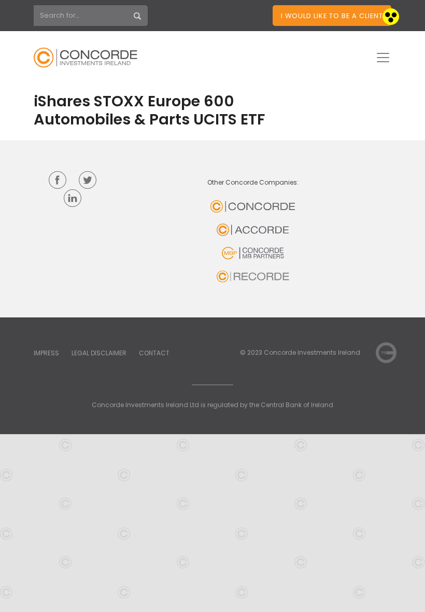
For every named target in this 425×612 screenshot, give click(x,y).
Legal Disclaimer (99, 353)
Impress (46, 353)
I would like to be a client (332, 15)
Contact (154, 353)
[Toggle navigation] (383, 57)
